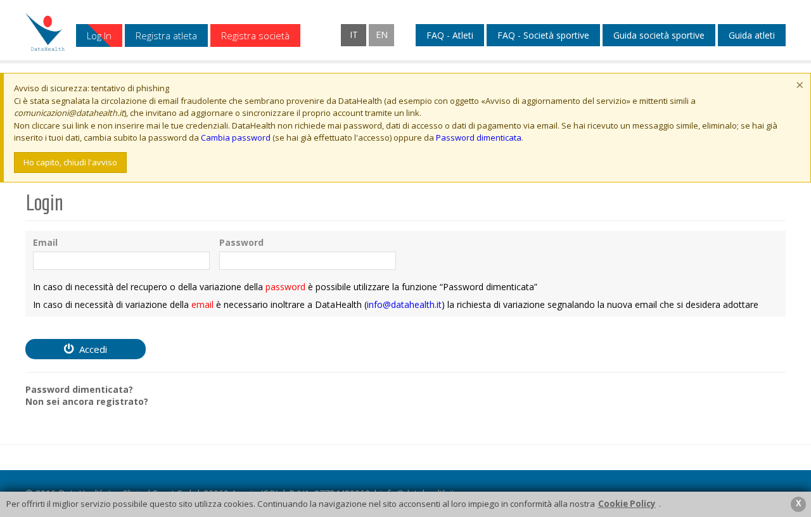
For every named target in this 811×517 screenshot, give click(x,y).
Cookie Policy (627, 503)
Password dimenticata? (79, 389)
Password (241, 242)
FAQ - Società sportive (543, 35)
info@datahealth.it (404, 304)
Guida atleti (752, 35)
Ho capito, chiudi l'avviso (70, 162)
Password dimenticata (478, 137)
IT (354, 35)
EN (382, 35)
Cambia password (236, 137)
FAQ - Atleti (449, 35)
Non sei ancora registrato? (86, 401)
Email (45, 242)
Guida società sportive (659, 35)
